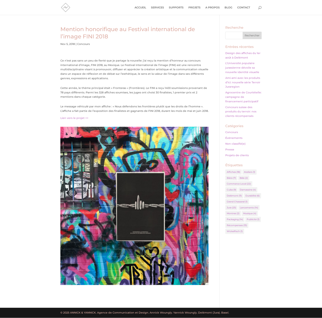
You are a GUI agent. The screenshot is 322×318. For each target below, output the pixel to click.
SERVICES (157, 7)
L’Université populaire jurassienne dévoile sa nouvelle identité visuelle (242, 68)
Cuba (231, 189)
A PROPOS (212, 7)
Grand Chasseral (237, 201)
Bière (231, 178)
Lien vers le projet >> (74, 118)
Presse (229, 149)
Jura (231, 207)
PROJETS (194, 7)
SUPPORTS (176, 7)
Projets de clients (237, 155)
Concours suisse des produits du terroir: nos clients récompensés (240, 112)
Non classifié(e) (235, 143)
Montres (233, 213)
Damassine (248, 189)
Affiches (233, 172)
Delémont (234, 195)
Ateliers (249, 172)
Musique (249, 213)
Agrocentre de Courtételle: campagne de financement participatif (243, 97)
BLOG (228, 7)
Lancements (249, 207)
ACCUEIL (140, 7)
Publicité (253, 219)
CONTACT (243, 7)
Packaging (235, 219)
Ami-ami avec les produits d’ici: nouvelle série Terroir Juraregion (242, 82)
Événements (233, 138)
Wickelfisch (235, 231)
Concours (83, 44)
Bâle (244, 178)
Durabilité (252, 195)
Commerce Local (239, 183)
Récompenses (237, 225)
